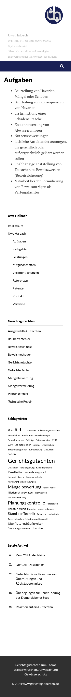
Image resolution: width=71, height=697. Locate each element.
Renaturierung (17, 508)
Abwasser (31, 430)
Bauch (25, 435)
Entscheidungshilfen (17, 449)
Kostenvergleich (34, 477)
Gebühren (48, 449)
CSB (54, 440)
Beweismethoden (20, 354)
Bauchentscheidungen (39, 435)
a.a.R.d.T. (16, 429)
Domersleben (23, 444)
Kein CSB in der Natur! (31, 555)
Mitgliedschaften (24, 265)
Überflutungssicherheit (19, 528)
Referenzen (20, 280)
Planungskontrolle (26, 502)
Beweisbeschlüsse (20, 346)
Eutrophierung (35, 449)
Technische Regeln (20, 401)
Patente (18, 288)
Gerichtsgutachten (20, 362)
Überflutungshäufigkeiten (25, 523)
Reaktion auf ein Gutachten (34, 607)
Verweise (19, 304)
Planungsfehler (18, 393)
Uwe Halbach (32, 45)
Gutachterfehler (19, 370)
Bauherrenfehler (19, 339)
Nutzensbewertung (17, 497)
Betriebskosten (43, 440)
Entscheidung (48, 445)
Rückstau (31, 509)
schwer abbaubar (46, 509)
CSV (10, 444)
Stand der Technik (21, 513)
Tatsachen (41, 514)
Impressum (15, 225)
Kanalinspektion (44, 467)
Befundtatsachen (16, 440)
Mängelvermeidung (21, 386)
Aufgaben (19, 241)
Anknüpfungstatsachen (48, 430)
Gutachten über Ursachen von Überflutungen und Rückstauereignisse (36, 578)
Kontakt (18, 296)
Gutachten (13, 467)
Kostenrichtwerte (16, 477)
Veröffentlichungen (26, 272)
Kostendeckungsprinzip (36, 472)
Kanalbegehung (27, 467)
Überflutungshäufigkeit (36, 519)
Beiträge (30, 440)
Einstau (36, 445)
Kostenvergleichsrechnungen (22, 481)
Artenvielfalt (14, 435)
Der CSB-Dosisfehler (30, 564)
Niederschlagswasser (21, 492)
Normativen (41, 492)
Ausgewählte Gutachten (24, 331)
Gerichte (12, 454)
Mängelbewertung (20, 378)
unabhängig (53, 514)
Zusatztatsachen (16, 519)
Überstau (37, 528)
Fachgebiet (20, 249)
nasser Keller (49, 487)
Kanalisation (15, 472)
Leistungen (20, 257)
